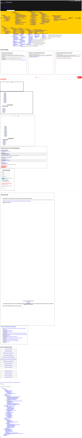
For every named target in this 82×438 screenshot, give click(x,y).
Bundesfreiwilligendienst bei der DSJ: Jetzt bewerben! (10, 336)
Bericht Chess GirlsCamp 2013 (7, 52)
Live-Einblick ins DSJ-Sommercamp (7, 330)
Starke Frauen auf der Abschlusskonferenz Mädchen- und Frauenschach (12, 337)
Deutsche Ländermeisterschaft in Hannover (64, 52)
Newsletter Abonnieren (6, 180)
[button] (21, 13)
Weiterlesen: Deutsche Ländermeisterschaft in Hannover (64, 58)
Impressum (5, 382)
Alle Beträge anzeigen (3, 79)
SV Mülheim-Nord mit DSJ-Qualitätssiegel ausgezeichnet (10, 339)
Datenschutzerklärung (10, 382)
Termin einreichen (3, 167)
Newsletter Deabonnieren (6, 181)
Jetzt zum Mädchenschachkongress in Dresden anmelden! (11, 340)
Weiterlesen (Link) (36, 56)
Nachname (3, 174)
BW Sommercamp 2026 (4, 150)
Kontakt (1, 382)
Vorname (3, 172)
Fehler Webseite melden (16, 382)
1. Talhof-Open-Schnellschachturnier (6, 157)
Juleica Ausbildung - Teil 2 (5, 153)
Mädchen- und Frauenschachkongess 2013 (37, 52)
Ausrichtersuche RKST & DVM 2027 (7, 331)
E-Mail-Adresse (4, 176)
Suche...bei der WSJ (4, 10)
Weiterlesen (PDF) (22, 59)
